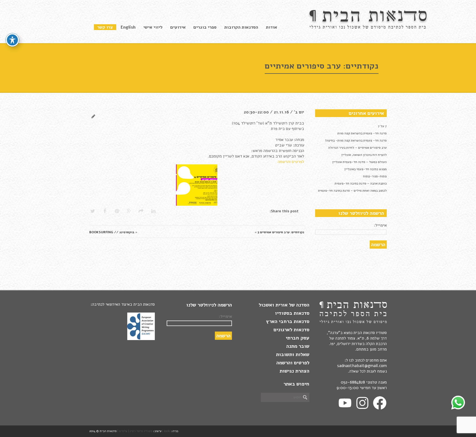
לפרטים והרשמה (291, 161)
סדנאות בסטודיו (292, 313)
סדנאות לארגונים (291, 329)
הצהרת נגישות (294, 371)
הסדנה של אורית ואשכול (284, 305)
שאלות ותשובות (292, 354)
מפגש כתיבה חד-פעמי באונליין (365, 169)
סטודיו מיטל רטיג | (140, 431)
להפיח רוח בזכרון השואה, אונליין (364, 155)
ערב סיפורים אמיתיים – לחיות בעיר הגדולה (357, 147)
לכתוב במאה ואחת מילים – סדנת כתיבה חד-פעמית (352, 190)
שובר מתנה (297, 346)
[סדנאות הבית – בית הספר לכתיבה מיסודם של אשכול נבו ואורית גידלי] (369, 27)
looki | (166, 431)
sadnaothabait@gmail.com (362, 365)
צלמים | (122, 431)
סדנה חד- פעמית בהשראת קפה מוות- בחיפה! (356, 140)
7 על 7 (382, 126)
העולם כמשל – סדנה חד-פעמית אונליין (359, 162)
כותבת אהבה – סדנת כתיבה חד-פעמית (361, 183)
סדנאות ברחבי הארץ (287, 321)
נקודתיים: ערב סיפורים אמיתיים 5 (281, 232)
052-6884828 (353, 382)
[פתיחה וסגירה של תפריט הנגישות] (12, 40)
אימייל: (380, 225)
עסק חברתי (297, 338)
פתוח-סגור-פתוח (375, 176)
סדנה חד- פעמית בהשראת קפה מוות (362, 133)
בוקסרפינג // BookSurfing (111, 232)
